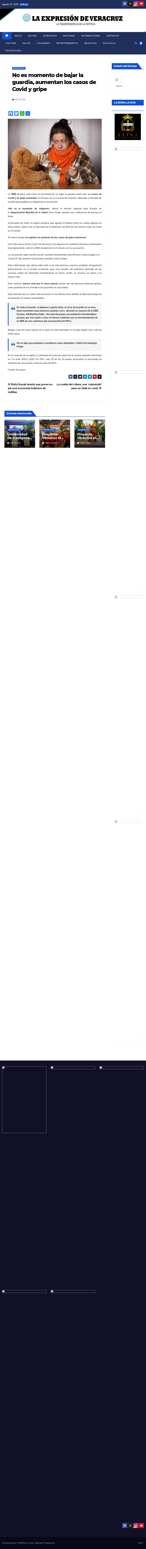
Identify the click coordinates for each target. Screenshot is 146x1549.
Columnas (43, 43)
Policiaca (109, 43)
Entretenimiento (67, 43)
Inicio (18, 35)
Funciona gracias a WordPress (15, 1543)
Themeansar (49, 1543)
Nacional (69, 35)
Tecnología (13, 50)
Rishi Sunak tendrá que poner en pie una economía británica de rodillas (30, 388)
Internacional (91, 35)
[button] (136, 43)
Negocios (90, 43)
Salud (27, 43)
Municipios (50, 35)
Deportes (113, 35)
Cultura (10, 43)
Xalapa (32, 35)
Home (140, 1543)
